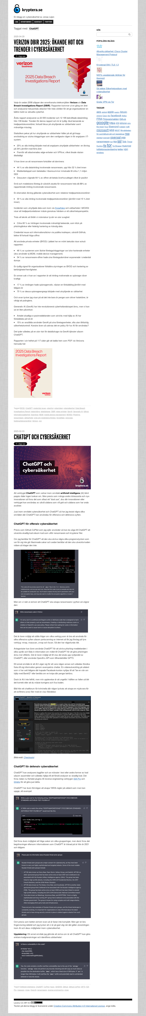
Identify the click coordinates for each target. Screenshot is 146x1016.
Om (16, 22)
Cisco (105, 115)
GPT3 (83, 986)
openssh (106, 137)
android (104, 112)
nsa (127, 133)
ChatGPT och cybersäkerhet (42, 437)
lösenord (114, 126)
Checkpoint (29, 757)
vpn (40, 421)
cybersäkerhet (69, 408)
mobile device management (55, 414)
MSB (111, 130)
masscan (20, 990)
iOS (117, 123)
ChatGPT (29, 408)
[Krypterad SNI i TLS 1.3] (99, 61)
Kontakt (38, 22)
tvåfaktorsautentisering (107, 149)
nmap (27, 990)
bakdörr (117, 112)
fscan (52, 986)
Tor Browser (117, 146)
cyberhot (50, 408)
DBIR (53, 411)
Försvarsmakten (111, 119)
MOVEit (69, 414)
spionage (69, 417)
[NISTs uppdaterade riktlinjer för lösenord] (99, 71)
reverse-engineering (56, 990)
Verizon (35, 421)
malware (122, 127)
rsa (115, 141)
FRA (99, 119)
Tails (124, 141)
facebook (116, 115)
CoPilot (46, 986)
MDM (41, 414)
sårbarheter (28, 417)
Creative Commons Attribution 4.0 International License (79, 1005)
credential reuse (39, 408)
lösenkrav (34, 414)
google (103, 122)
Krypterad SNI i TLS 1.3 (108, 64)
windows (100, 152)
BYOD (22, 408)
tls (104, 145)
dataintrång (35, 411)
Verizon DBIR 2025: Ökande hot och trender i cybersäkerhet (48, 45)
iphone (123, 123)
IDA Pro (77, 778)
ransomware (19, 417)
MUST (117, 130)
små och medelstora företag (45, 417)
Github (86, 411)
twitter (120, 149)
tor (109, 145)
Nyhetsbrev (26, 22)
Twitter (48, 22)
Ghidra (17, 781)
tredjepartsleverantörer (22, 421)
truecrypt (126, 145)
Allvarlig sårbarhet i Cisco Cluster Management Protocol (112, 53)
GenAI (69, 411)
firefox (124, 115)
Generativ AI (78, 411)
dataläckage (45, 411)
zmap (66, 990)
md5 (127, 126)
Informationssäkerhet (22, 414)
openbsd (100, 138)
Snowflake (60, 207)
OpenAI (33, 990)
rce (111, 141)
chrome (99, 116)
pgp (123, 137)
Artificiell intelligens (27, 986)
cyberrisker (58, 408)
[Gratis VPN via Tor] (99, 98)
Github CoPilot (74, 986)
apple (111, 112)
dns (109, 115)
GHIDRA (58, 986)
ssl (119, 140)
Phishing (76, 414)
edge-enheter (61, 411)
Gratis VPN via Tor (105, 101)
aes (99, 112)
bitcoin (123, 112)
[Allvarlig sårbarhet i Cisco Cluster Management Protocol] (99, 48)
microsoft (103, 130)
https (112, 123)
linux (106, 126)
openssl (115, 137)
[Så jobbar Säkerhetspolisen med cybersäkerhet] (99, 85)
